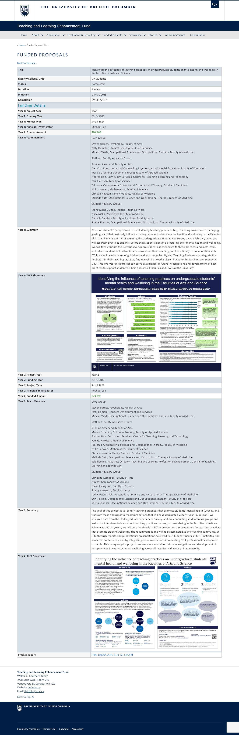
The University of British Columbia (25, 11)
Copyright (63, 729)
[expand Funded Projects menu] (125, 35)
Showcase (135, 35)
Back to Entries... (27, 63)
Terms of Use (49, 729)
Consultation (198, 35)
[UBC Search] (215, 4)
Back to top (24, 697)
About (35, 35)
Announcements (175, 35)
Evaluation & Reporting (82, 35)
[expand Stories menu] (160, 35)
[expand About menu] (42, 35)
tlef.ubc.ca (34, 687)
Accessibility (77, 729)
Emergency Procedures (28, 729)
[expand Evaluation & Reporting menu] (99, 35)
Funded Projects (112, 35)
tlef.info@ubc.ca (34, 691)
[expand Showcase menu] (145, 35)
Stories (153, 35)
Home (23, 35)
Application (54, 35)
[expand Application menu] (64, 35)
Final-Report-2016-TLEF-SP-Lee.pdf (112, 655)
